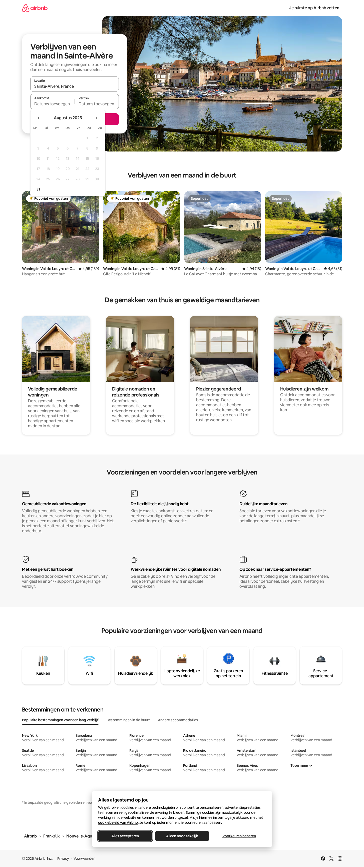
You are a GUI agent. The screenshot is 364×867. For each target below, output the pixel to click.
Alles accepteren (125, 836)
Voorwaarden (84, 858)
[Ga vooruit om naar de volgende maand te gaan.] (96, 118)
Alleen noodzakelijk (182, 836)
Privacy (63, 858)
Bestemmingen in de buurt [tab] (128, 720)
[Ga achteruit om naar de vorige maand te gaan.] (39, 118)
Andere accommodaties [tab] (178, 720)
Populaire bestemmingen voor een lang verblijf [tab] (60, 720)
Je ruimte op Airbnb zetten (314, 7)
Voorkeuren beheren (239, 836)
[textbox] (52, 104)
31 (38, 189)
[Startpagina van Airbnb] (35, 8)
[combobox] (74, 86)
